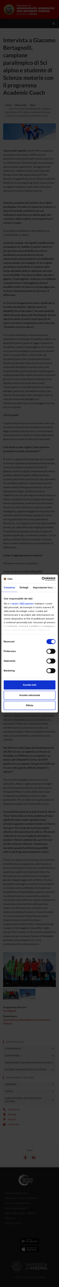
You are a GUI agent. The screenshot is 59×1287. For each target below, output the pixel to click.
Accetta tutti (29, 684)
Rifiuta (29, 705)
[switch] (50, 651)
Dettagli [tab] (24, 587)
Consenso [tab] (9, 587)
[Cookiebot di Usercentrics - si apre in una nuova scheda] (42, 579)
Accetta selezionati (29, 695)
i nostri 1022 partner (22, 603)
